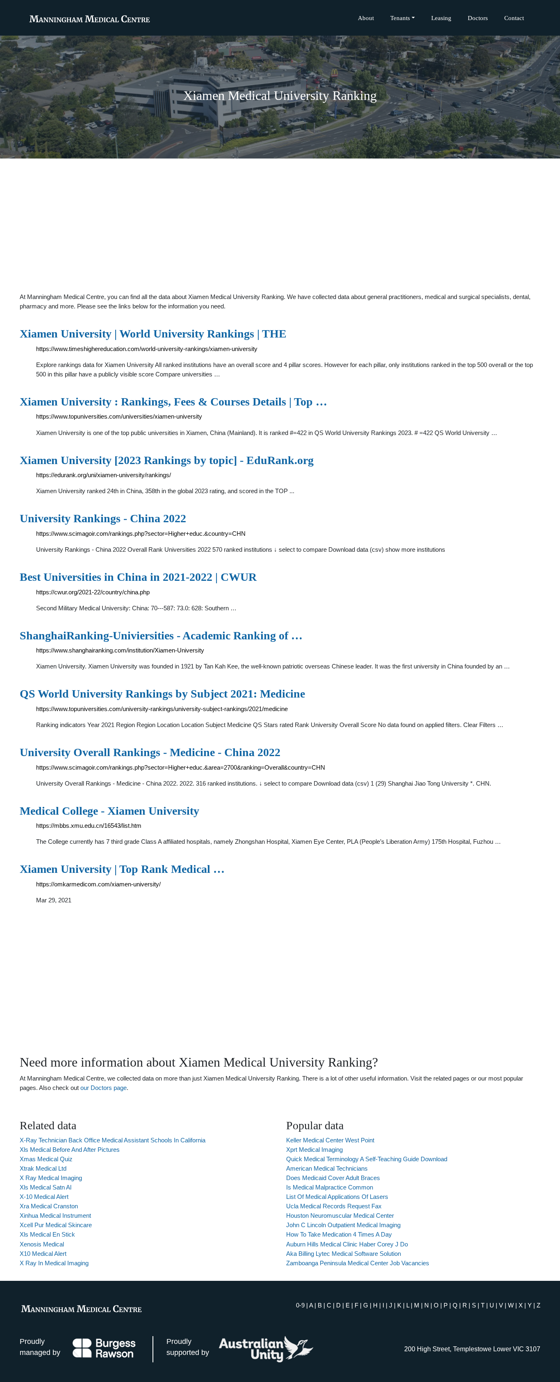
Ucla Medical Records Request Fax (334, 1206)
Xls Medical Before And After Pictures (70, 1149)
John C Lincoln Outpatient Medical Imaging (343, 1224)
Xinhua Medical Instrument (55, 1215)
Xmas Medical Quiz (46, 1158)
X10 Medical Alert (43, 1253)
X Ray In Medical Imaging (54, 1263)
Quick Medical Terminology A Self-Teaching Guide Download (366, 1158)
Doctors (478, 17)
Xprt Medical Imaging (314, 1149)
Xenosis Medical (42, 1244)
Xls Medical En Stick (47, 1234)
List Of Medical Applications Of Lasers (337, 1196)
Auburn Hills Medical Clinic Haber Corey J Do (347, 1244)
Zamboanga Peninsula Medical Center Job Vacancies (357, 1263)
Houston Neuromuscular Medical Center (340, 1215)
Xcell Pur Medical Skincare (56, 1224)
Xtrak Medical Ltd (43, 1168)
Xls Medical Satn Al (45, 1187)
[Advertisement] (280, 225)
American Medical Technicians (327, 1168)
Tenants (400, 17)
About (366, 17)
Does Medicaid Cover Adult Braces (333, 1177)
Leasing (441, 17)
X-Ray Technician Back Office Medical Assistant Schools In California (112, 1140)
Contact (514, 17)
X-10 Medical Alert (44, 1196)
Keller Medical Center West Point (330, 1140)
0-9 (300, 1305)
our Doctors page (103, 1087)
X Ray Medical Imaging (51, 1177)
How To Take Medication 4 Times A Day (339, 1234)
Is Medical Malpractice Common (329, 1187)
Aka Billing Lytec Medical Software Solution (343, 1253)
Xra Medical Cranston (49, 1206)
